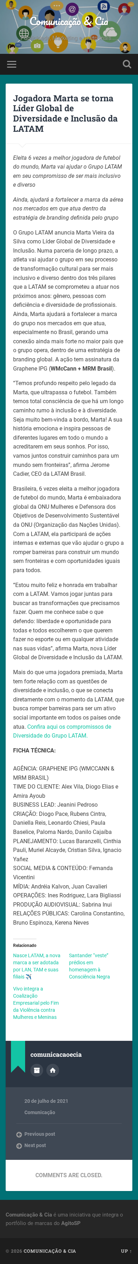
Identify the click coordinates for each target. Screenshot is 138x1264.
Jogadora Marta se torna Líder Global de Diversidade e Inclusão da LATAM (65, 113)
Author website (52, 1070)
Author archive (36, 1070)
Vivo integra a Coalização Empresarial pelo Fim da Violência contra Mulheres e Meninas (36, 1003)
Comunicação (39, 1112)
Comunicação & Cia (68, 21)
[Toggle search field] (127, 64)
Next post (35, 1145)
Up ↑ (126, 1251)
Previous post (39, 1134)
